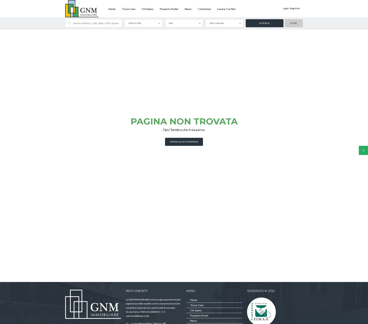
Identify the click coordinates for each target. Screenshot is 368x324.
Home (112, 9)
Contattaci (204, 9)
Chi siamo (147, 9)
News (188, 9)
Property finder (169, 9)
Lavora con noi (226, 9)
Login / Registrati (291, 8)
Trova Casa (128, 9)
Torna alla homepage (184, 141)
